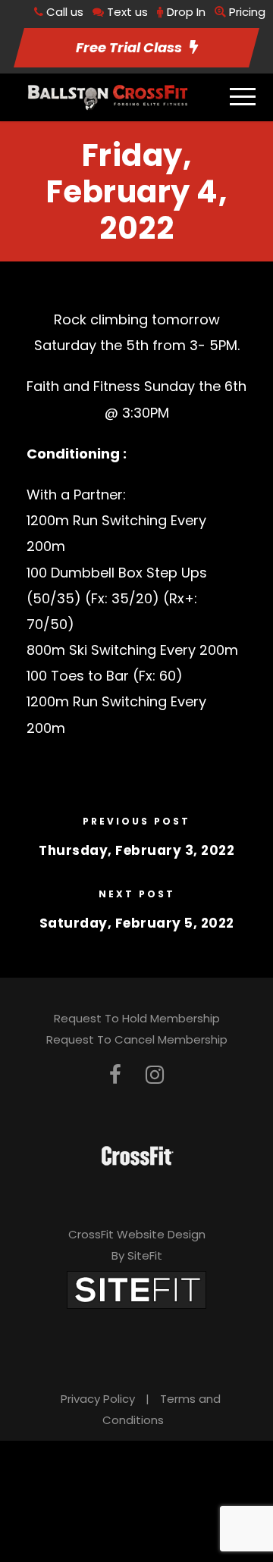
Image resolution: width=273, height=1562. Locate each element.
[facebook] (115, 1075)
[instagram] (155, 1075)
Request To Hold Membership (137, 1018)
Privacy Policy (98, 1399)
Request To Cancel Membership (137, 1039)
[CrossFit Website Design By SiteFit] (136, 1289)
